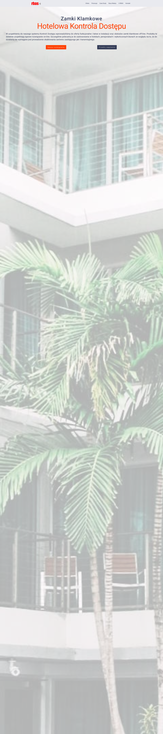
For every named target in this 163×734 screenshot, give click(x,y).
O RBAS (121, 3)
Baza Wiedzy (112, 3)
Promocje (94, 3)
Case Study (102, 3)
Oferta (87, 3)
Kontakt (128, 3)
